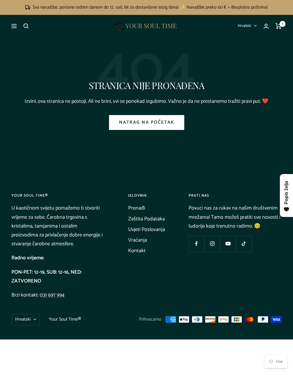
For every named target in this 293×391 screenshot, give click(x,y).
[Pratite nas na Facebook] (196, 244)
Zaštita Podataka (146, 219)
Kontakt (137, 250)
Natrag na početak (146, 122)
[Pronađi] (26, 26)
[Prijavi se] (266, 26)
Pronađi (136, 208)
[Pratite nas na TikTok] (244, 244)
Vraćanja (137, 240)
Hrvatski (244, 26)
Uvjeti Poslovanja (146, 229)
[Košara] (279, 26)
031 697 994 (52, 295)
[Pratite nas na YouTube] (228, 244)
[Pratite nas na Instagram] (212, 244)
